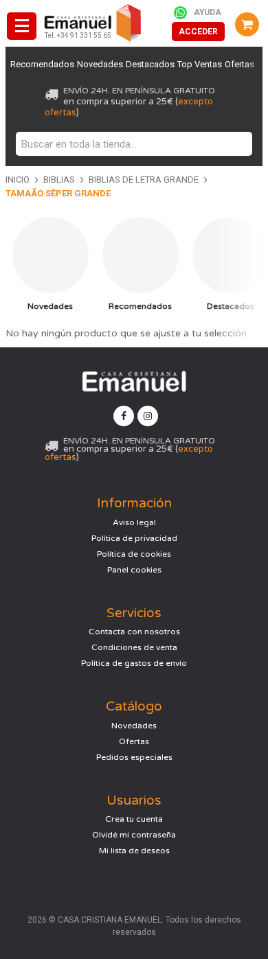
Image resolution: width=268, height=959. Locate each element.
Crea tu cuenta (134, 819)
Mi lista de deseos (134, 850)
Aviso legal (134, 522)
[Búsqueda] (238, 144)
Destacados (150, 64)
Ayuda (207, 12)
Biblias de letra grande (144, 179)
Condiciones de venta (134, 647)
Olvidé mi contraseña (134, 835)
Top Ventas (199, 64)
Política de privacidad (134, 538)
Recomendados (42, 64)
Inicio (17, 179)
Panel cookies (134, 570)
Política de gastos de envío (134, 663)
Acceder (198, 31)
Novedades (100, 64)
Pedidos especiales (134, 757)
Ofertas (239, 64)
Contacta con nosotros (134, 631)
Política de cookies (134, 554)
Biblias (59, 179)
